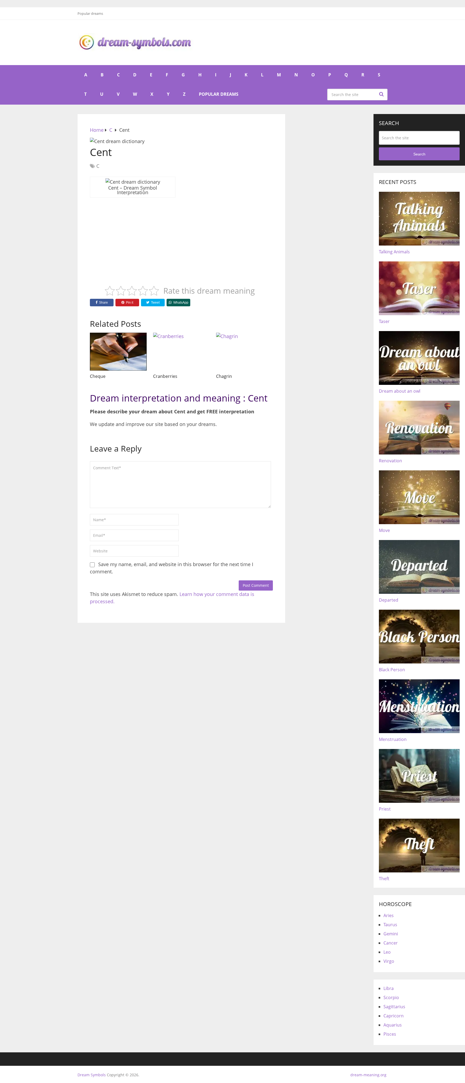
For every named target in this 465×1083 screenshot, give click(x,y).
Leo (387, 952)
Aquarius (392, 1025)
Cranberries (165, 376)
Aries (388, 915)
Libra (388, 988)
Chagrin (224, 376)
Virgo (388, 961)
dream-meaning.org (368, 1074)
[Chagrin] (244, 352)
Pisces (389, 1034)
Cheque (97, 376)
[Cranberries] (181, 352)
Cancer (390, 943)
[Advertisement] (181, 237)
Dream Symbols (92, 1074)
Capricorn (393, 1016)
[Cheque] (118, 352)
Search (382, 94)
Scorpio (391, 997)
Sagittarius (394, 1007)
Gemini (390, 934)
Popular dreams (90, 13)
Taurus (390, 925)
